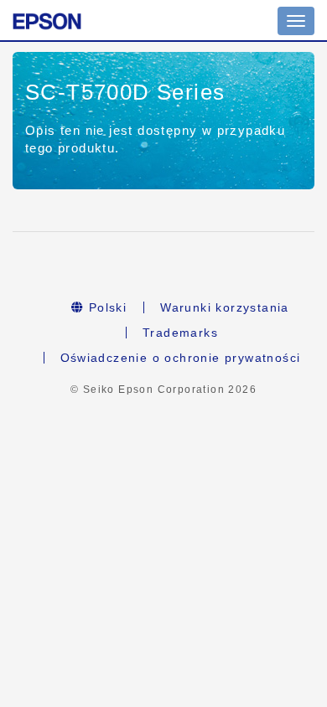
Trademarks (180, 332)
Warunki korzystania (224, 307)
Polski (105, 307)
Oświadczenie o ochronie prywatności (180, 357)
